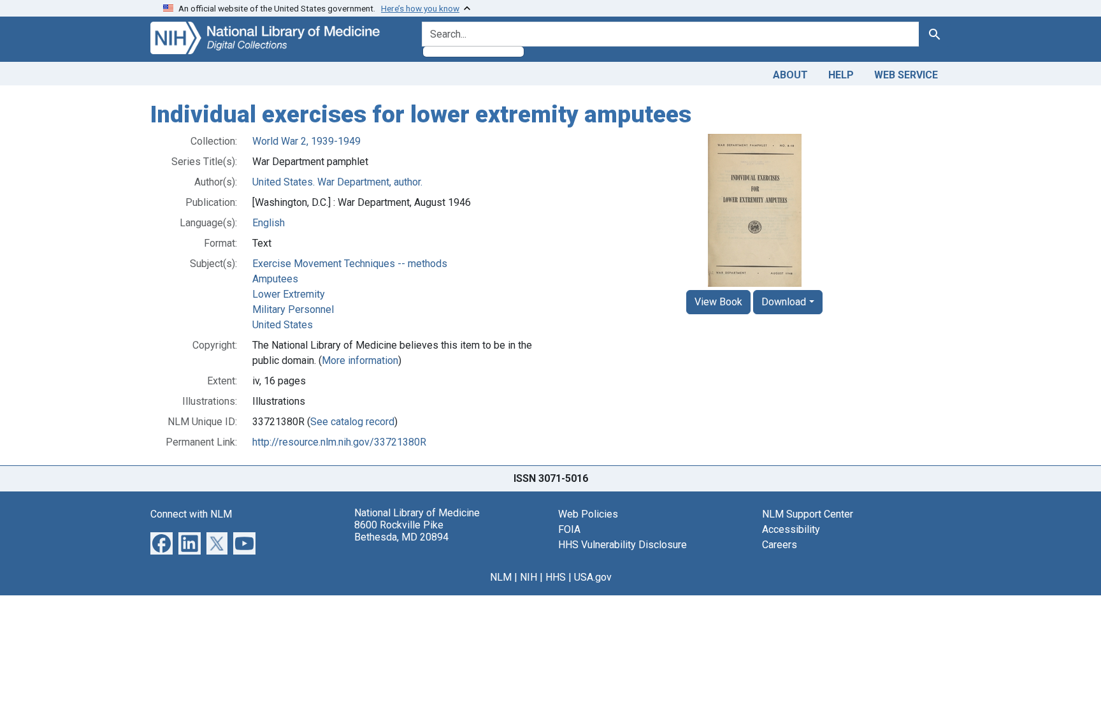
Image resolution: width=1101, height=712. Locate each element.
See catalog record (352, 422)
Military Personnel (293, 309)
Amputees (275, 279)
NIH (528, 577)
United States (282, 325)
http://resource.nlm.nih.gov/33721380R (339, 442)
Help (841, 75)
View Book (718, 302)
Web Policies (588, 514)
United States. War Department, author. (337, 182)
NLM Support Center (807, 514)
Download (783, 302)
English (268, 223)
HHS (555, 577)
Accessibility (791, 529)
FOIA (569, 529)
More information (360, 360)
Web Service (906, 75)
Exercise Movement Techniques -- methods (349, 264)
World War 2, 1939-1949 (306, 141)
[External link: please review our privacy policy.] (161, 542)
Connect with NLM (191, 514)
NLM (501, 577)
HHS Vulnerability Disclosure (622, 545)
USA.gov (593, 577)
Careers (779, 545)
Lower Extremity (288, 294)
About (790, 75)
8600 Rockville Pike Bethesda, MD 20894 (401, 531)
